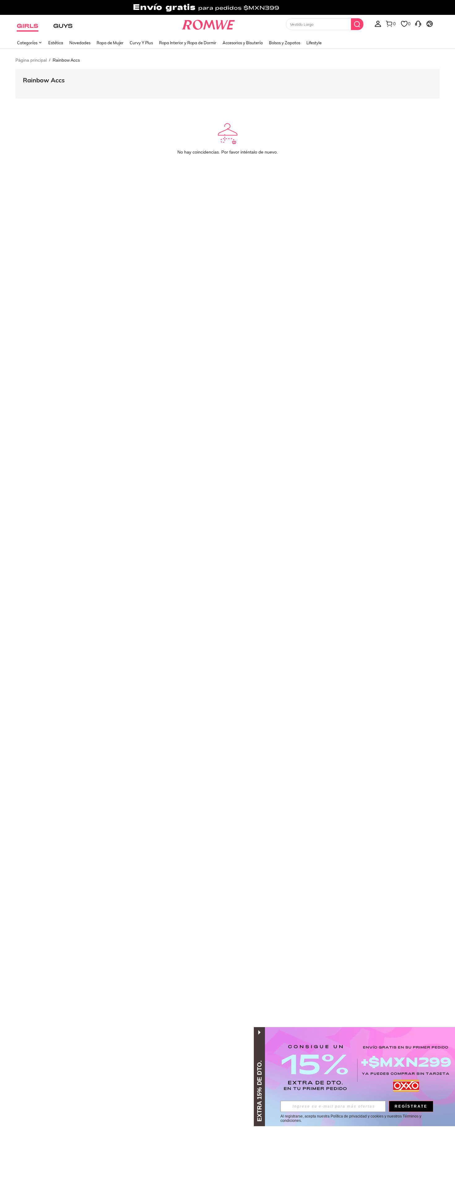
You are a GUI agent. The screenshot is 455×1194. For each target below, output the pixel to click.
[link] (227, 7)
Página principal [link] (31, 60)
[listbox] (378, 23)
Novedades (79, 42)
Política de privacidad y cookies (357, 1116)
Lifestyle (314, 42)
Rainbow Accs (44, 80)
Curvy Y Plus (141, 42)
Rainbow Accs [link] (66, 60)
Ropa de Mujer (110, 42)
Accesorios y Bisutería (243, 42)
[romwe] (208, 23)
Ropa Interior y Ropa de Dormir (187, 42)
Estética (55, 42)
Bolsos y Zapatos (284, 42)
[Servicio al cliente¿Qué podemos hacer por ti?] (418, 23)
